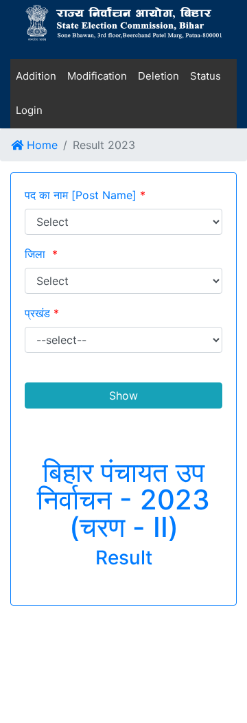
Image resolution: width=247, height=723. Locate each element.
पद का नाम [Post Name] (85, 195)
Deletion (158, 75)
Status (205, 75)
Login (29, 110)
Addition (36, 75)
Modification (97, 75)
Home (40, 145)
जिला (41, 254)
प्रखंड (42, 313)
